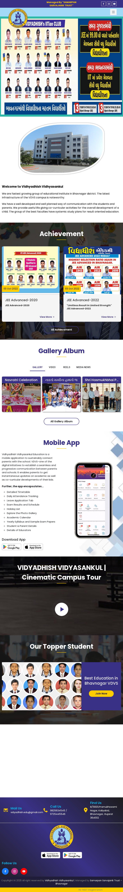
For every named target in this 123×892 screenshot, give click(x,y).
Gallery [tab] (38, 367)
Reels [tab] (66, 367)
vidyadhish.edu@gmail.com (27, 812)
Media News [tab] (83, 367)
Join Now (101, 693)
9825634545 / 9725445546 (58, 812)
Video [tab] (52, 367)
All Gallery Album (61, 421)
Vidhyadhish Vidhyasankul (59, 880)
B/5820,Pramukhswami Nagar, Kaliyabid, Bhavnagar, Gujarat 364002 (103, 812)
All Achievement (61, 329)
